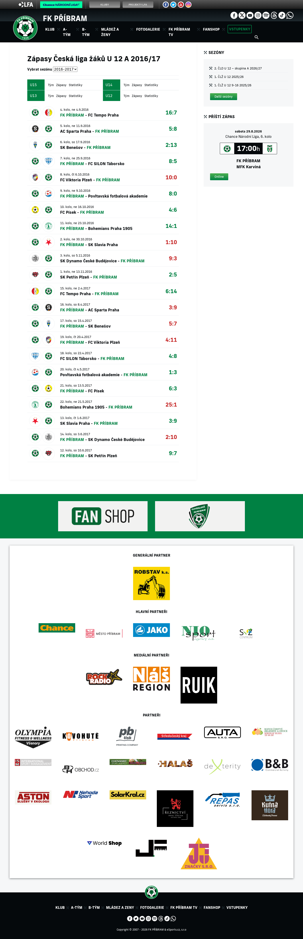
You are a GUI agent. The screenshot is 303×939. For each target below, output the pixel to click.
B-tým (94, 907)
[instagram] (258, 15)
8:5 (173, 161)
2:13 (171, 144)
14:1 (171, 225)
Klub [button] (50, 29)
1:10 (171, 242)
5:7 (173, 323)
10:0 (171, 177)
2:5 (173, 274)
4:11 (171, 339)
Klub (60, 907)
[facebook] (234, 15)
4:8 (173, 355)
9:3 (173, 258)
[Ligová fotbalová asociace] (25, 6)
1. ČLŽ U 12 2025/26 (229, 77)
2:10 (171, 436)
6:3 (173, 388)
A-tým (76, 907)
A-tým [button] (67, 32)
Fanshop (211, 29)
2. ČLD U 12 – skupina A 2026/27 (238, 68)
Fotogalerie (148, 29)
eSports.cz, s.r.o (176, 929)
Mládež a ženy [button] (110, 32)
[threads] (273, 15)
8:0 (173, 193)
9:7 (173, 453)
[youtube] (250, 15)
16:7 (171, 112)
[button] (223, 96)
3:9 (173, 307)
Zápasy (61, 85)
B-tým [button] (86, 32)
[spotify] (266, 15)
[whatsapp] (289, 15)
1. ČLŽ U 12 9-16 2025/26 (232, 85)
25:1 (171, 404)
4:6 (173, 209)
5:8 (173, 128)
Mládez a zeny (120, 907)
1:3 (173, 372)
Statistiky (76, 85)
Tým (51, 85)
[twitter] (242, 15)
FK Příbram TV (179, 32)
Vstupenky (239, 29)
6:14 (171, 291)
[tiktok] (281, 15)
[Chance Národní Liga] (61, 5)
